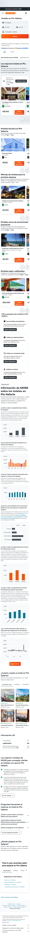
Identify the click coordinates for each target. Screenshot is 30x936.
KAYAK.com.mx (11, 904)
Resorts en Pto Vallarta (10, 880)
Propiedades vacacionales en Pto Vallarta (14, 887)
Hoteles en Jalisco (7, 906)
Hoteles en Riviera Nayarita (19, 906)
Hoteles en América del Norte (9, 905)
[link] (10, 329)
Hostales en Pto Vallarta (10, 884)
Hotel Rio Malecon (18, 516)
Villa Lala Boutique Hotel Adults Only (13, 293)
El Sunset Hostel (7, 153)
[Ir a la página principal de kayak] (10, 13)
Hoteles (18, 904)
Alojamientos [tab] (7, 870)
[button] (28, 9)
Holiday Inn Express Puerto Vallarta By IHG (13, 201)
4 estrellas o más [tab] (6, 684)
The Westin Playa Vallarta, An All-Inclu (13, 102)
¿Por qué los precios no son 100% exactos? (11, 931)
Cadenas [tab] (15, 870)
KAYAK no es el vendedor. (9, 925)
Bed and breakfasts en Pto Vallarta (12, 882)
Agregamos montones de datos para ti (13, 928)
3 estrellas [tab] (17, 684)
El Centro (21, 513)
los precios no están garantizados (14, 920)
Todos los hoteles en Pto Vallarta (9, 897)
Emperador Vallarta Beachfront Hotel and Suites (13, 248)
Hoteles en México (21, 905)
